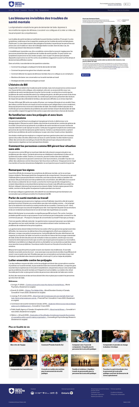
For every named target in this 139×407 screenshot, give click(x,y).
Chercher (31, 10)
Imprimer (86, 75)
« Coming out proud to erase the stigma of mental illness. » (45, 285)
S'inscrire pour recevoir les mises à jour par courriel (100, 389)
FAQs (36, 10)
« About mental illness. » (57, 309)
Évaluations (24, 10)
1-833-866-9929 (116, 67)
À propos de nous (44, 10)
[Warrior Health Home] (18, 4)
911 (87, 67)
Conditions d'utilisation (117, 392)
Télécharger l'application (97, 394)
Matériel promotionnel (97, 396)
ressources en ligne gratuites (110, 66)
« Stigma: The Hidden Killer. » (34, 290)
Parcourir (16, 10)
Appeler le (115, 5)
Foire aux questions (116, 389)
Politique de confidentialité (118, 394)
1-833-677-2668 (112, 68)
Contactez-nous (95, 392)
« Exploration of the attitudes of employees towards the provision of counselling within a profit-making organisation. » (43, 316)
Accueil (11, 10)
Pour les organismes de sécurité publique (118, 10)
